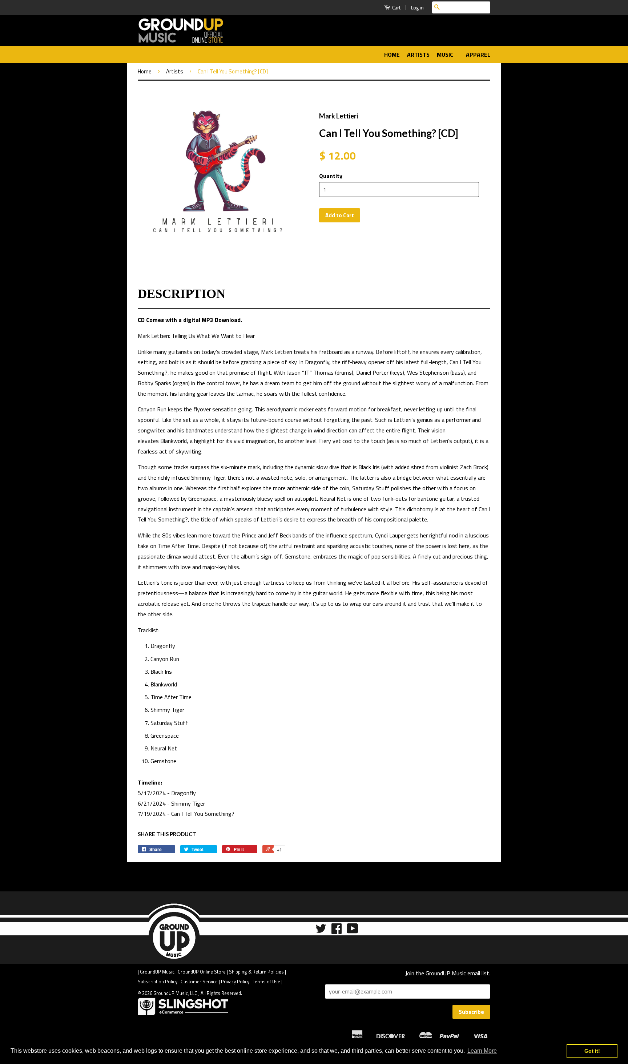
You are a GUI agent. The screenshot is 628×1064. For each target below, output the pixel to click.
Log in (417, 7)
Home (392, 54)
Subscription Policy (157, 981)
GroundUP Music (157, 971)
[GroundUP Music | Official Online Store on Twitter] (320, 931)
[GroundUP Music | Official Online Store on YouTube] (352, 931)
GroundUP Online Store (202, 971)
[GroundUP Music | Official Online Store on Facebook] (336, 931)
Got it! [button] (592, 1051)
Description (181, 294)
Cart (395, 7)
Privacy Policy (235, 981)
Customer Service (199, 981)
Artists (418, 54)
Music (446, 54)
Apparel (478, 54)
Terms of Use (266, 981)
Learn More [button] (482, 1051)
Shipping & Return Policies (256, 971)
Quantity (330, 176)
